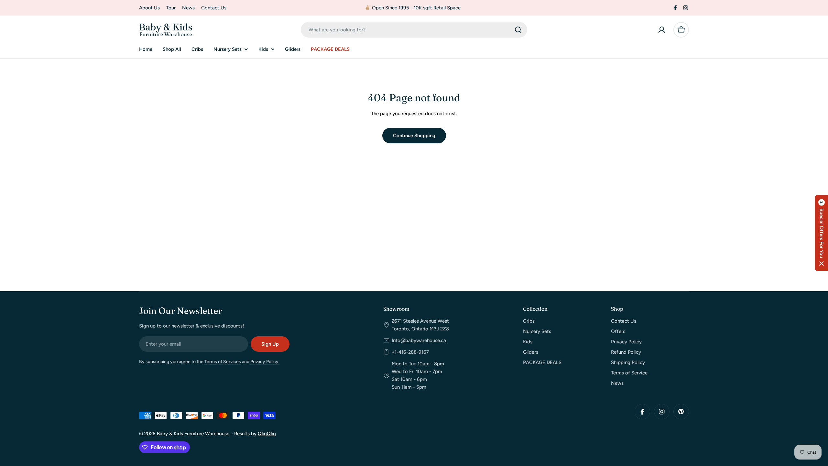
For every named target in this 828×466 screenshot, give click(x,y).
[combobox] (414, 30)
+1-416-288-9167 (410, 352)
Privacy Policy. (264, 361)
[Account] (662, 30)
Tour (171, 8)
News (188, 8)
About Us (149, 8)
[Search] (518, 30)
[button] (821, 233)
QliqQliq (267, 434)
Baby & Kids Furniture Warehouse (193, 434)
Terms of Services (222, 361)
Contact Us (213, 8)
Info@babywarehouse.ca (419, 340)
